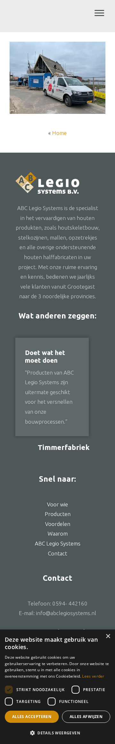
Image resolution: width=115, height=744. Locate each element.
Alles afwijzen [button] (86, 716)
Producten (58, 514)
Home (59, 133)
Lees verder (93, 676)
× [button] (107, 636)
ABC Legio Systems (57, 17)
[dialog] (57, 687)
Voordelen (57, 524)
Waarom (58, 533)
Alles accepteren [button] (31, 716)
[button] (57, 733)
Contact (57, 553)
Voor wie (57, 504)
